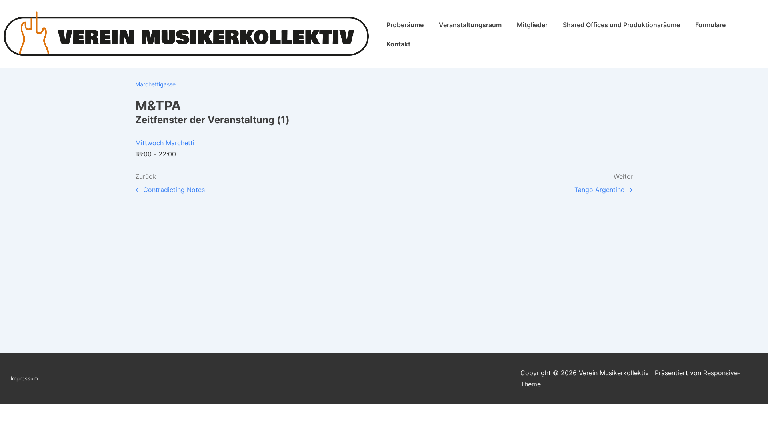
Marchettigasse (155, 84)
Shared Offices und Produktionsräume (621, 25)
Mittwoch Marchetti (164, 143)
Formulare (710, 25)
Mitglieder (532, 25)
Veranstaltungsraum (470, 25)
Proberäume (405, 25)
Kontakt (398, 44)
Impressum (24, 378)
